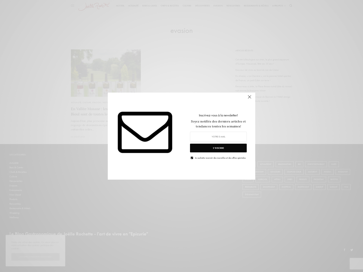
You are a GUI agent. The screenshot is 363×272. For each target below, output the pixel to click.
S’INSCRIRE (218, 148)
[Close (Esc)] (249, 98)
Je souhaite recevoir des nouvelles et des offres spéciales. (220, 158)
